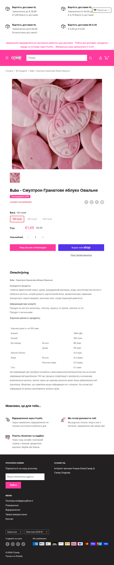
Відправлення (13, 510)
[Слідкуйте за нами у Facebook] (7, 544)
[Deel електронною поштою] (102, 202)
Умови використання (16, 514)
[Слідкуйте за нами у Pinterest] (18, 544)
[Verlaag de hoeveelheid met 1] (28, 237)
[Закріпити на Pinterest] (92, 202)
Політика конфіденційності (19, 500)
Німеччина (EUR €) (34, 532)
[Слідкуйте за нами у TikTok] (23, 544)
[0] (106, 58)
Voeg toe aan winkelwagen (32, 247)
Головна (9, 71)
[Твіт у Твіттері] (97, 202)
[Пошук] (90, 58)
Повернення (12, 505)
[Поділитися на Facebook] (86, 202)
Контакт (9, 519)
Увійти (13, 485)
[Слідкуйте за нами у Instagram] (13, 544)
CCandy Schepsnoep (21, 202)
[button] (101, 10)
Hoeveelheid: (16, 237)
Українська (12, 532)
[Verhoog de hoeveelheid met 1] (43, 237)
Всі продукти (21, 71)
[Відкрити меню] (7, 58)
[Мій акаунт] (100, 57)
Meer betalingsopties (81, 255)
